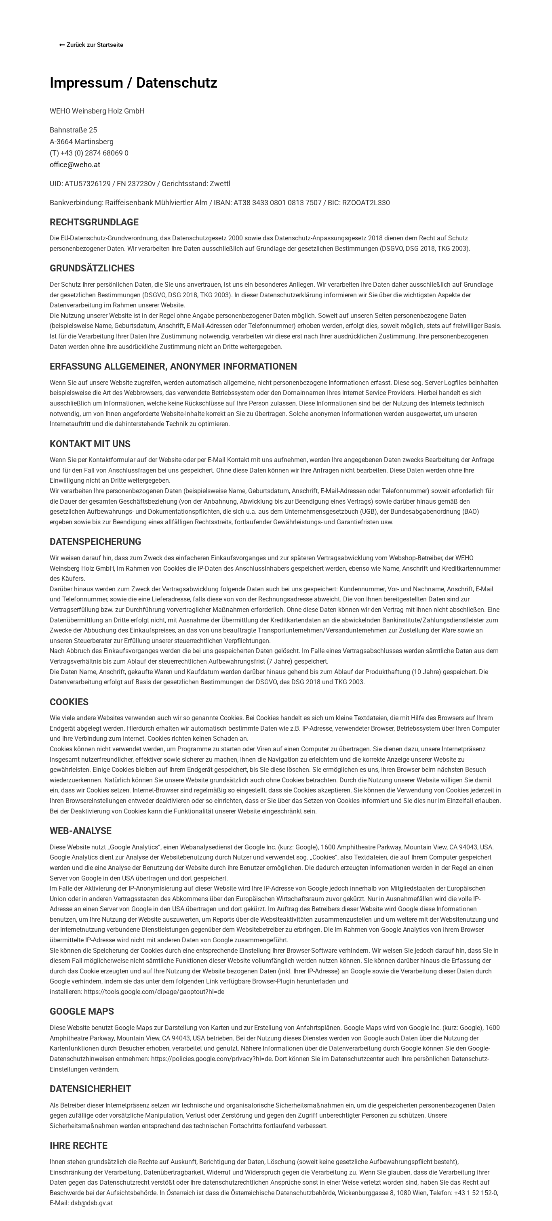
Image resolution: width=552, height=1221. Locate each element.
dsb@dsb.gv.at (92, 1203)
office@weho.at (75, 164)
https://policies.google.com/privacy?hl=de (211, 1059)
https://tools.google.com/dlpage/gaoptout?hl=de (154, 992)
